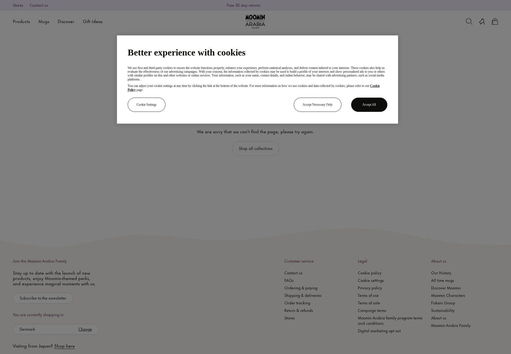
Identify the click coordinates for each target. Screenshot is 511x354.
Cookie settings (147, 104)
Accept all (369, 104)
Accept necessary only (318, 104)
